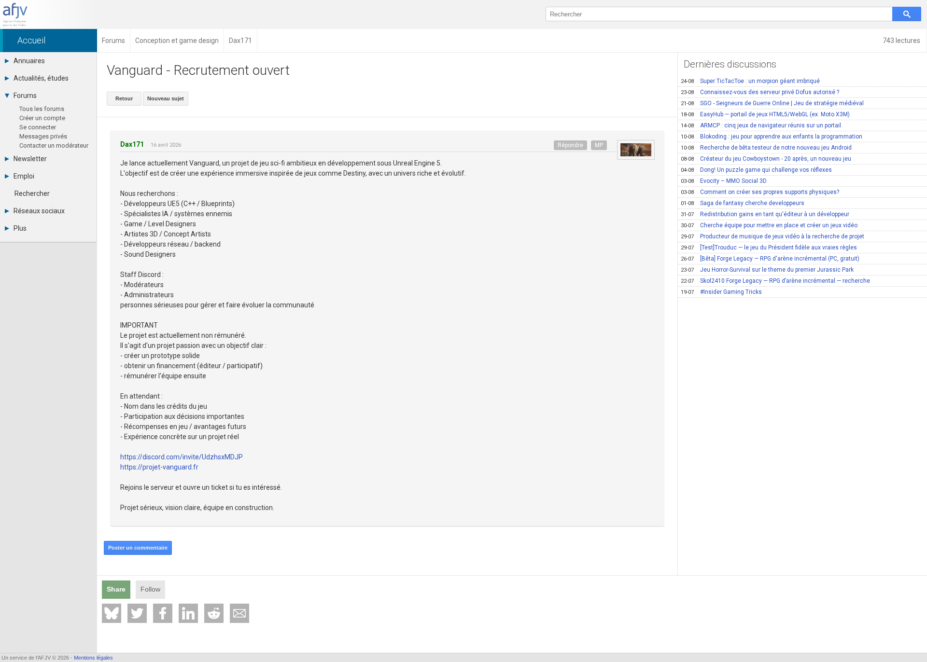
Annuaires (29, 61)
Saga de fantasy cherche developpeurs (742, 203)
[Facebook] (162, 613)
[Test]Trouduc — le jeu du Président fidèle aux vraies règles (769, 247)
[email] (239, 613)
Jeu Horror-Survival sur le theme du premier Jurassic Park (767, 269)
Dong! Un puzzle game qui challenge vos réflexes (756, 169)
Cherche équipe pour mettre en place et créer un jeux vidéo (769, 225)
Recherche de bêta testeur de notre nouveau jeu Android (766, 147)
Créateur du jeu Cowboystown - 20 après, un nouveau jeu (766, 158)
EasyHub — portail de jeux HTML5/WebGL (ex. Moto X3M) (765, 114)
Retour (124, 98)
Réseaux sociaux (39, 211)
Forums (25, 95)
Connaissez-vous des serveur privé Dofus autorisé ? (760, 92)
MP (599, 145)
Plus (20, 228)
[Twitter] (137, 613)
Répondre (570, 145)
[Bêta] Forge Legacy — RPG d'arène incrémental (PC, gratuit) (770, 258)
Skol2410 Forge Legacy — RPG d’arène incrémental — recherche (775, 280)
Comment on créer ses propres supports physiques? (760, 192)
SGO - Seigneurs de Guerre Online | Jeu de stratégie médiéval (772, 103)
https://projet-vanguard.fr (159, 467)
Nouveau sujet (165, 98)
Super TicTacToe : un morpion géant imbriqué (750, 81)
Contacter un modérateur (53, 145)
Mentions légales (93, 658)
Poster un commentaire (138, 548)
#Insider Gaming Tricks (721, 292)
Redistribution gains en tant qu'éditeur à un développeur (765, 214)
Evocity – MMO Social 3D (724, 181)
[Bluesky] (111, 613)
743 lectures (902, 40)
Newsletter (30, 159)
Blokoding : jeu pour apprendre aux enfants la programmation (771, 136)
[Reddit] (214, 613)
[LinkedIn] (188, 613)
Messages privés (43, 136)
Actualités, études (41, 78)
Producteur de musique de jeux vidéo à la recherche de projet (772, 236)
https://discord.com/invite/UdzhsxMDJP (181, 457)
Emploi (24, 176)
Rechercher (32, 193)
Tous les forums (41, 108)
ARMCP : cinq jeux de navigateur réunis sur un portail (761, 125)
